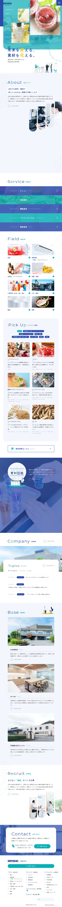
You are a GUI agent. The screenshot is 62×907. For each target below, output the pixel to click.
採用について (50, 892)
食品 (11, 875)
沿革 (48, 887)
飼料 (11, 893)
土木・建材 (12, 889)
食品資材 (30, 877)
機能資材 (30, 880)
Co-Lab (48, 882)
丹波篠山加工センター (52, 884)
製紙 (11, 891)
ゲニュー (30, 875)
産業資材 (16, 878)
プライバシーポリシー (49, 904)
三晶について (50, 877)
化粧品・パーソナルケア (16, 881)
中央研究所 (49, 880)
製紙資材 (30, 884)
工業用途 (17, 886)
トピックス (49, 890)
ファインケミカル (32, 882)
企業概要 (49, 875)
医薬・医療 (12, 884)
